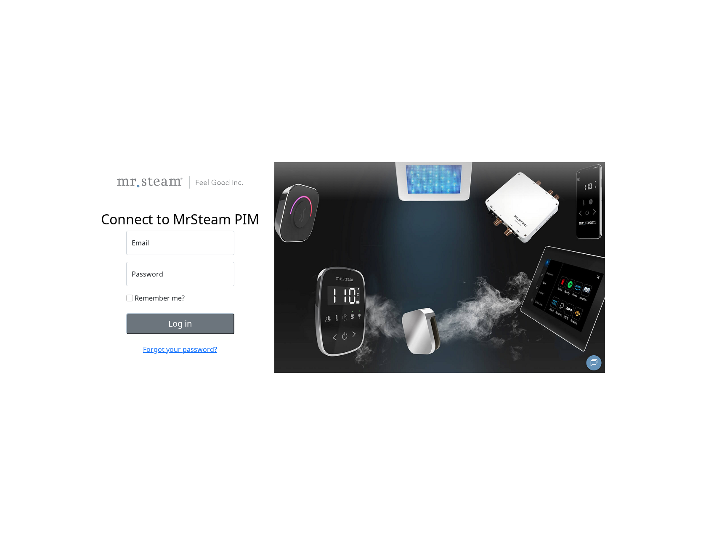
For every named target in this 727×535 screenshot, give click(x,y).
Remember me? (159, 298)
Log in (180, 323)
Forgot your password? (180, 349)
